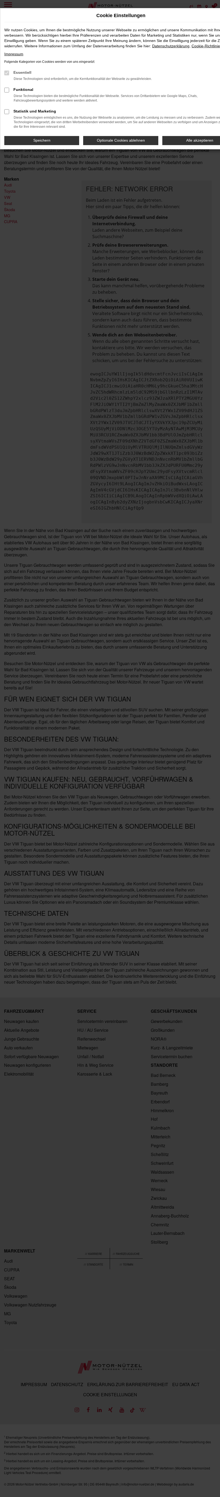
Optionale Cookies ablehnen (121, 140)
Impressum (13, 54)
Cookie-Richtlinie (206, 46)
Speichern (41, 140)
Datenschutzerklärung (170, 46)
